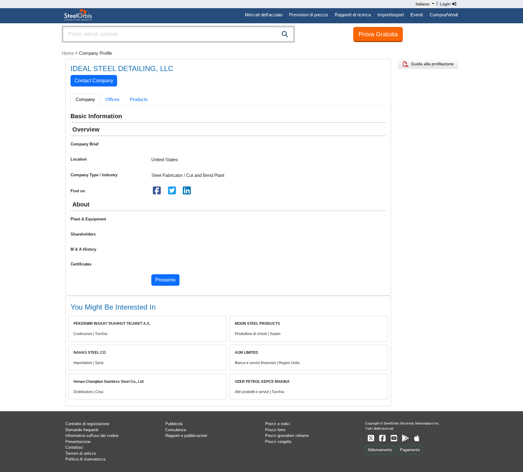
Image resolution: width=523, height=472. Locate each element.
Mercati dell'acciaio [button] (263, 14)
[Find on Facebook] (157, 192)
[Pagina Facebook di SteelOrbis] (382, 438)
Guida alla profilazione (431, 63)
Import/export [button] (390, 14)
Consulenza (175, 430)
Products (139, 99)
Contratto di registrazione (87, 424)
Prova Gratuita (378, 34)
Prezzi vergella (278, 441)
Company (85, 99)
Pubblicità (174, 424)
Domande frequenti (81, 430)
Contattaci (74, 447)
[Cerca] (285, 34)
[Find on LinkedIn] (187, 192)
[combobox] (178, 34)
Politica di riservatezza (85, 459)
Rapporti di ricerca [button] (353, 14)
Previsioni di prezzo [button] (308, 14)
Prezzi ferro (275, 430)
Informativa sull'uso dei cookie (91, 435)
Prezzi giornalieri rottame (287, 435)
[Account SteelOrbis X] (370, 438)
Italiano (422, 4)
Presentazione (77, 441)
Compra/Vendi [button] (444, 14)
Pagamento (410, 450)
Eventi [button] (416, 14)
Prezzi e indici (277, 424)
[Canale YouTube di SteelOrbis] (393, 438)
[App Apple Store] (416, 438)
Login (446, 4)
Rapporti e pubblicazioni (186, 435)
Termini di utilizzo (80, 453)
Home (68, 53)
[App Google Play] (405, 438)
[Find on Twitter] (172, 192)
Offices (112, 99)
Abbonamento (380, 450)
